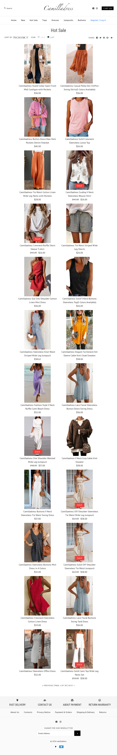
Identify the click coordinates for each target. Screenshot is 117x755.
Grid (43, 37)
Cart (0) (107, 8)
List (52, 37)
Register (94, 20)
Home (13, 20)
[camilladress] (58, 4)
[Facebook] (93, 8)
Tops (44, 20)
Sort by (8, 37)
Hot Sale (34, 20)
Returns (102, 712)
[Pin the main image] (104, 38)
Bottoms (82, 20)
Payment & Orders (63, 712)
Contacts (28, 712)
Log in (103, 20)
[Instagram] (97, 8)
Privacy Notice (43, 712)
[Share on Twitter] (100, 38)
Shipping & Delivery (86, 712)
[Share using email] (111, 38)
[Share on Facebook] (97, 38)
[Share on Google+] (107, 38)
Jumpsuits (68, 20)
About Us (15, 712)
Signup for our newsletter (58, 728)
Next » (71, 685)
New (23, 20)
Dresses (55, 20)
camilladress (61, 741)
